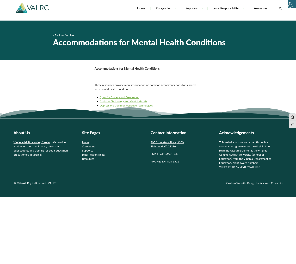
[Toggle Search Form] (280, 8)
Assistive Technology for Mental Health (123, 101)
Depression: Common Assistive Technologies (126, 105)
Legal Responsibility (226, 8)
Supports (192, 8)
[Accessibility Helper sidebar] (292, 4)
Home (141, 8)
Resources (261, 8)
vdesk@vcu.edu (169, 153)
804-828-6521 (170, 161)
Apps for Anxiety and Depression (119, 97)
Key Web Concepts (271, 183)
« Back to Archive (63, 35)
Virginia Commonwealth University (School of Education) (243, 154)
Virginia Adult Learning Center (32, 142)
